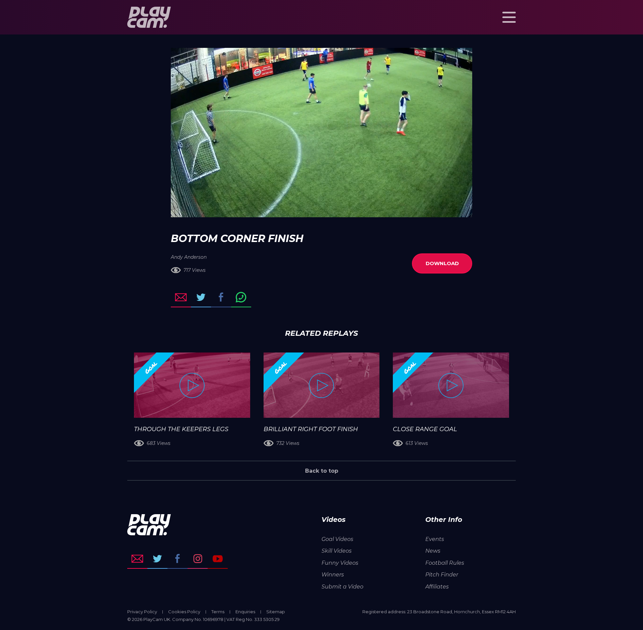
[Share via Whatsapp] (241, 297)
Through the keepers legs (181, 429)
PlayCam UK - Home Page (149, 17)
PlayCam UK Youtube (218, 559)
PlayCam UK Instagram (198, 559)
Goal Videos (337, 539)
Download (442, 263)
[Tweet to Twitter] (201, 297)
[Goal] (192, 385)
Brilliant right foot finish (311, 429)
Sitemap (275, 611)
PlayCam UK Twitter (157, 559)
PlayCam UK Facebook (177, 559)
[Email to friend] (181, 297)
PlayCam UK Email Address (137, 559)
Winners (333, 574)
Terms (217, 611)
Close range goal (425, 429)
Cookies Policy (184, 611)
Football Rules (444, 563)
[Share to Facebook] (221, 297)
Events (434, 539)
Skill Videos (337, 551)
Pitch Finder (441, 574)
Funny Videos (340, 563)
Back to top (321, 471)
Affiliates (437, 586)
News (432, 551)
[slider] (303, 209)
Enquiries (245, 611)
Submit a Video (342, 586)
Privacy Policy (142, 611)
